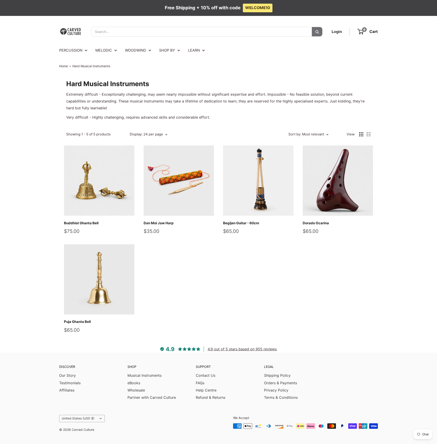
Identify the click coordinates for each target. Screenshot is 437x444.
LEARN (194, 50)
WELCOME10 (257, 7)
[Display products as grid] (361, 134)
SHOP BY (167, 50)
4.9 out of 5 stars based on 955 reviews (242, 349)
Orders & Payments (280, 383)
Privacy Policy (276, 390)
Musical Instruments (144, 375)
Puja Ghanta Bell (77, 321)
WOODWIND (135, 50)
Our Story (67, 375)
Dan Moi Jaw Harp (158, 223)
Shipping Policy (277, 375)
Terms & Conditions (281, 397)
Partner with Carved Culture (151, 397)
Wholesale (136, 390)
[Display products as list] (369, 134)
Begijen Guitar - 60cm (241, 223)
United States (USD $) (78, 418)
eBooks (133, 383)
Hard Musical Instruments (91, 66)
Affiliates (66, 390)
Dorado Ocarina (316, 223)
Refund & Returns (210, 397)
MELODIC (103, 50)
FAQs (200, 383)
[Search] (317, 31)
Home (63, 66)
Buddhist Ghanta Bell (81, 223)
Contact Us (205, 375)
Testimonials (70, 383)
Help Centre (206, 390)
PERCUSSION (70, 50)
